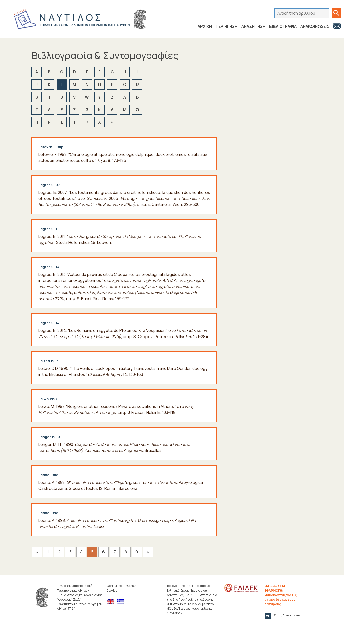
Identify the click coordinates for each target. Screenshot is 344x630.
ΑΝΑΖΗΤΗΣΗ (253, 26)
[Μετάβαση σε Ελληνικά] (122, 602)
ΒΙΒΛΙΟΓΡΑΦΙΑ (283, 26)
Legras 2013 (48, 266)
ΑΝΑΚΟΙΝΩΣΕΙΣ (314, 26)
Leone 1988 (48, 474)
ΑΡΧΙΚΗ (205, 26)
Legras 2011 (48, 228)
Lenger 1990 (49, 436)
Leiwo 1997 (47, 398)
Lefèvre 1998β (50, 146)
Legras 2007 (49, 184)
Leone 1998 (48, 512)
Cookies (112, 590)
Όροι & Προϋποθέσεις (121, 586)
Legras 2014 (48, 322)
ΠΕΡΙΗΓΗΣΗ (226, 26)
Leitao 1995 (48, 360)
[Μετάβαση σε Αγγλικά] (112, 602)
